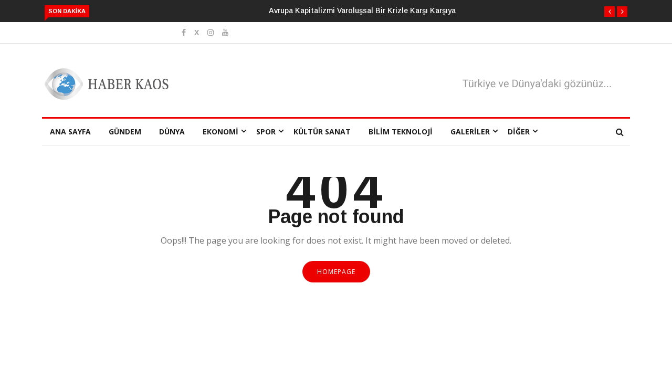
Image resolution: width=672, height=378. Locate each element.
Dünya (172, 131)
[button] (609, 11)
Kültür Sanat (322, 131)
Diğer (519, 131)
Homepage (336, 271)
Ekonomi (220, 131)
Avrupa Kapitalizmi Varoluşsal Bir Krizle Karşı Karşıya (362, 10)
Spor (266, 131)
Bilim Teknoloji (401, 131)
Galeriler (470, 131)
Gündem (125, 131)
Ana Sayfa (70, 131)
